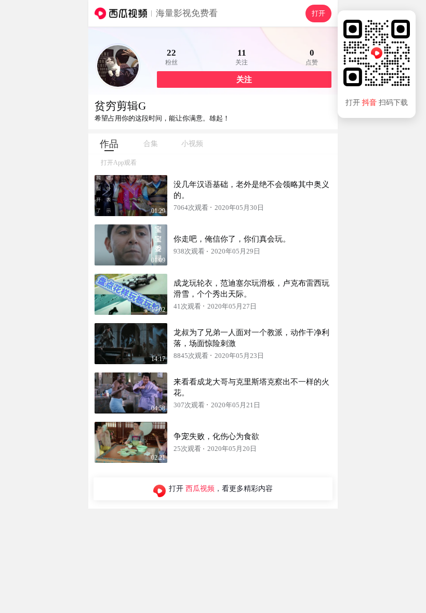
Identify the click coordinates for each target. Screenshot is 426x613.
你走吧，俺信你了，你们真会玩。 (232, 239)
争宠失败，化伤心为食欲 (216, 436)
